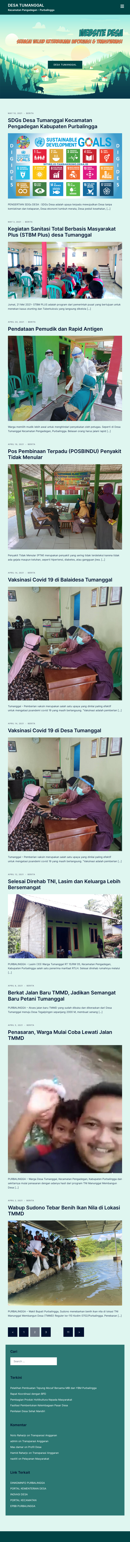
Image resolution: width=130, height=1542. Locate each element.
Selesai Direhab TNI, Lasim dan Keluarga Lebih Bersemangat (64, 884)
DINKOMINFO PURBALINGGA (27, 1482)
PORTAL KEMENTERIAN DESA (28, 1488)
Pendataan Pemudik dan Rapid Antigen (55, 329)
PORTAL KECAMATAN (23, 1500)
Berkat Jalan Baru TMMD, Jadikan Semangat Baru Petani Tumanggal (62, 996)
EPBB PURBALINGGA (22, 1506)
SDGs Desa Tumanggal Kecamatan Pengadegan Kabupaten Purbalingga (52, 123)
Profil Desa (34, 1447)
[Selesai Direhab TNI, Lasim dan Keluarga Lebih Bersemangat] (65, 926)
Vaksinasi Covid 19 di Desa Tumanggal (54, 730)
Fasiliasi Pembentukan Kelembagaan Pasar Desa (39, 1405)
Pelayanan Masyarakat (35, 1458)
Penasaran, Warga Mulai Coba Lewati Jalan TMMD (60, 1035)
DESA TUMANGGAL (26, 5)
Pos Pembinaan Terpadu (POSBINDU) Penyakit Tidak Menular (64, 454)
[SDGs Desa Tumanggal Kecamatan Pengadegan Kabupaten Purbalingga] (65, 165)
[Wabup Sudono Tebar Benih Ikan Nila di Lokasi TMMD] (65, 1262)
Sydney (73, 1536)
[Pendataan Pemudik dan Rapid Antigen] (65, 378)
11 (68, 1332)
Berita (30, 113)
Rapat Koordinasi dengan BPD (28, 1393)
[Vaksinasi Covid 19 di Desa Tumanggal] (65, 794)
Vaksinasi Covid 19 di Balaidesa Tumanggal (60, 580)
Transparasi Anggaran (44, 1435)
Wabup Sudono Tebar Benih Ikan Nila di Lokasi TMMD (64, 1211)
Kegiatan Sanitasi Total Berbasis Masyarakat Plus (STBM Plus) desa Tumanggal (62, 232)
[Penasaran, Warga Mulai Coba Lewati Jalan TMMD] (65, 1108)
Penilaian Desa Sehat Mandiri (27, 1411)
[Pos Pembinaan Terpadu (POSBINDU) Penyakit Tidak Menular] (65, 506)
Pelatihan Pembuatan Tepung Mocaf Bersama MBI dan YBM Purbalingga (53, 1388)
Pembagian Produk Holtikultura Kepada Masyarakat (41, 1399)
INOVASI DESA (19, 1494)
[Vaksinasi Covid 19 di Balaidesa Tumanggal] (65, 643)
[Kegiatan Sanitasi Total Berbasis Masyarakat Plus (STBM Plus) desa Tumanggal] (65, 269)
